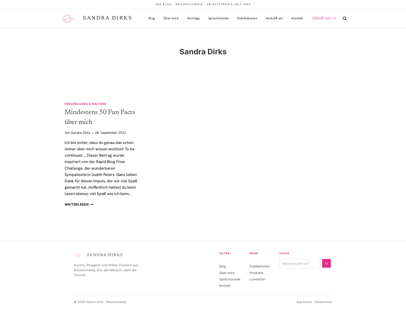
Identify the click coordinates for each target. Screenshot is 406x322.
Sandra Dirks (80, 133)
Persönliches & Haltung (85, 104)
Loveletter (257, 279)
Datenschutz (323, 302)
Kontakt (297, 18)
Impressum (304, 302)
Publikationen (247, 18)
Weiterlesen (79, 204)
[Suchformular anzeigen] (344, 18)
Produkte (256, 273)
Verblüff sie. (274, 18)
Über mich (171, 18)
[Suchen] (326, 263)
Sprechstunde (218, 18)
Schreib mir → (324, 18)
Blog (151, 18)
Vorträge (193, 18)
